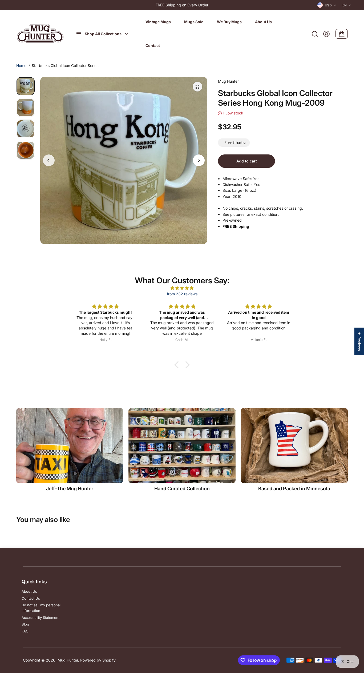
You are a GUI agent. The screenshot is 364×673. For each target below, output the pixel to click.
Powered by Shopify (98, 660)
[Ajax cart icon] (341, 34)
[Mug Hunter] (40, 34)
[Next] (199, 160)
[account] (326, 34)
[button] (178, 365)
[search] (315, 34)
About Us (29, 591)
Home (21, 65)
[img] (182, 288)
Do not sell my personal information (41, 608)
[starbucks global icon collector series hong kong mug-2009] (197, 87)
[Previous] (49, 160)
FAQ (25, 631)
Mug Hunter (68, 660)
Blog (25, 624)
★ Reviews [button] (359, 341)
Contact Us (31, 598)
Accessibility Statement (40, 617)
